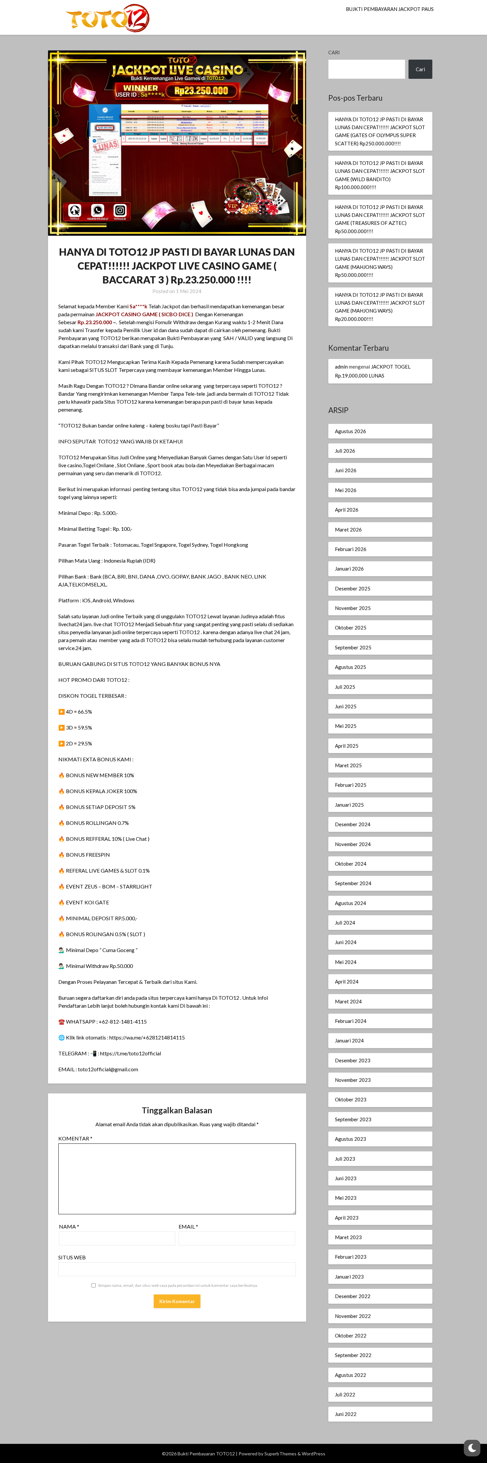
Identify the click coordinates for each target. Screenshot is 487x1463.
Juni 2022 (345, 1414)
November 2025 (353, 608)
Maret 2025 (348, 765)
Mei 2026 (345, 490)
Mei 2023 (345, 1198)
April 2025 (346, 746)
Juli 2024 (345, 923)
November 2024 (353, 844)
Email (188, 1226)
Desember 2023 (352, 1060)
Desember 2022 (352, 1296)
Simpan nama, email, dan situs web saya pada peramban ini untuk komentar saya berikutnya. (178, 1285)
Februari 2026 (350, 549)
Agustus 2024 (350, 903)
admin (341, 367)
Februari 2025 (350, 785)
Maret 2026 (348, 529)
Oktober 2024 (350, 864)
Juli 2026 (345, 451)
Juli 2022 (345, 1394)
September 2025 (353, 647)
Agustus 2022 (350, 1375)
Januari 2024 (349, 1040)
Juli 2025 (345, 687)
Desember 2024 (352, 824)
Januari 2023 (349, 1277)
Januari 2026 (349, 569)
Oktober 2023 (350, 1099)
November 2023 (353, 1080)
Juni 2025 (345, 706)
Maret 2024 (348, 1001)
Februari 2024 (350, 1021)
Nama (69, 1226)
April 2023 (346, 1218)
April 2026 (346, 510)
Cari (334, 52)
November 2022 (353, 1316)
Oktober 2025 (350, 628)
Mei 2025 (345, 726)
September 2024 (353, 883)
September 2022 (353, 1355)
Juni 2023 (345, 1178)
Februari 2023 (350, 1257)
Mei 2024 (345, 962)
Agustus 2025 (350, 667)
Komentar (75, 1138)
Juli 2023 (345, 1159)
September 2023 (353, 1119)
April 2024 (346, 981)
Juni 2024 (345, 942)
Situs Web (72, 1257)
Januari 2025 (349, 805)
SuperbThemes (280, 1453)
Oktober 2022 (350, 1335)
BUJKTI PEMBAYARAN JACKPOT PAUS (390, 9)
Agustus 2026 (350, 431)
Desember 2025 (352, 588)
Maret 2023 (348, 1237)
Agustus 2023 (350, 1139)
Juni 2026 (345, 470)
